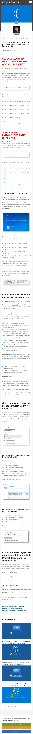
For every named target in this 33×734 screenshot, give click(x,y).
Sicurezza (9, 38)
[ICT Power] (11, 2)
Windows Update (22, 610)
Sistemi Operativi (16, 38)
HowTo (5, 608)
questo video (13, 356)
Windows (5, 610)
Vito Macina (16, 34)
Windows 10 (13, 610)
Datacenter (15, 606)
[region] (16, 724)
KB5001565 (15, 185)
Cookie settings (16, 728)
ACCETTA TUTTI (16, 724)
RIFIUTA (16, 731)
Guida (21, 606)
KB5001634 (15, 117)
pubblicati (14, 304)
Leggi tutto (22, 720)
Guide (4, 38)
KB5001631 (15, 124)
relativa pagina (11, 273)
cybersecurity (6, 606)
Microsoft (11, 608)
